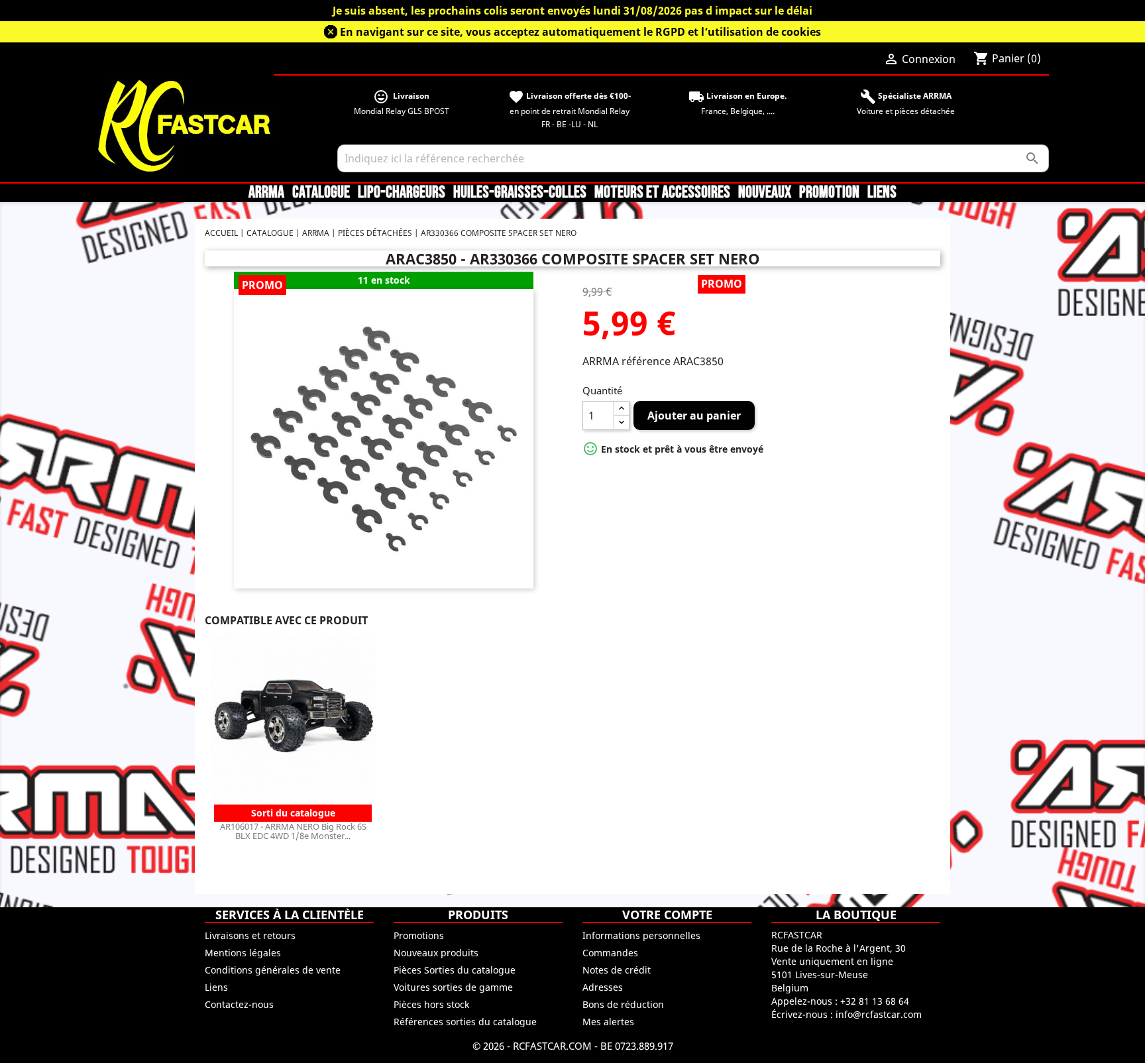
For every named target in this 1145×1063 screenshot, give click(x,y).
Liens (882, 193)
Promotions (419, 935)
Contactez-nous (239, 1004)
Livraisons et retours (250, 935)
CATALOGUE (321, 193)
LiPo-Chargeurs (401, 193)
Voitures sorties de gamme (453, 987)
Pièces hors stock (431, 1004)
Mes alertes (608, 1021)
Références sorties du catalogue (465, 1021)
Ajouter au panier (694, 415)
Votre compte (667, 915)
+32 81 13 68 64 (874, 1001)
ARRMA (266, 193)
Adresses (602, 987)
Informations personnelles (641, 935)
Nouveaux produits (436, 952)
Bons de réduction (623, 1004)
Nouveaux (764, 193)
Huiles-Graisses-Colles (519, 193)
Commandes (610, 952)
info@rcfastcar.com (879, 1014)
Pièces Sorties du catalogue (455, 970)
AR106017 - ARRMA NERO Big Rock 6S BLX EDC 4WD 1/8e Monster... (293, 831)
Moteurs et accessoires (662, 193)
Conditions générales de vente (273, 970)
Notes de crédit (616, 970)
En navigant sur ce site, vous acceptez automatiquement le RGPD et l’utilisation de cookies (580, 32)
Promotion (829, 193)
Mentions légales (243, 952)
